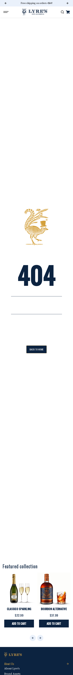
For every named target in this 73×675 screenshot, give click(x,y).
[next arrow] (67, 3)
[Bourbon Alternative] (53, 589)
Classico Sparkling (19, 609)
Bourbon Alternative (54, 609)
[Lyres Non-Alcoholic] (35, 12)
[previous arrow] (6, 3)
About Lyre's (12, 668)
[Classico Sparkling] (19, 589)
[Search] (62, 12)
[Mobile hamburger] (6, 12)
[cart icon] (67, 12)
